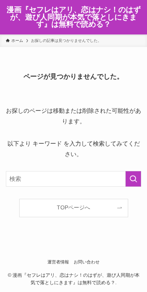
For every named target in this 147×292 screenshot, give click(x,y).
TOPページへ (73, 208)
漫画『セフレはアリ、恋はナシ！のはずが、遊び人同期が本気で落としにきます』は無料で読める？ (74, 17)
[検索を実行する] (133, 179)
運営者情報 (58, 262)
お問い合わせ (87, 262)
